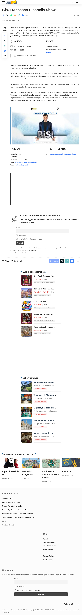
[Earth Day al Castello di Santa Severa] (51, 463)
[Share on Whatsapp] (11, 15)
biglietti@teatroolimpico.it (26, 162)
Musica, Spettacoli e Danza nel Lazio (62, 154)
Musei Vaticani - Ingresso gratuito (48, 327)
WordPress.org (48, 549)
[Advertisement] (41, 358)
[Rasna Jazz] (71, 463)
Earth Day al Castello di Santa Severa (50, 474)
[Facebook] (76, 604)
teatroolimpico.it (22, 165)
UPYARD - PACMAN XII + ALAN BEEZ (49, 314)
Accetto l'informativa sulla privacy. (30, 239)
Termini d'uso (41, 248)
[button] (4, 2)
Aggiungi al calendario (26, 55)
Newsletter (22, 235)
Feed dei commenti (49, 546)
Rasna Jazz (67, 471)
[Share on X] (7, 15)
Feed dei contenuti (49, 542)
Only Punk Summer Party (44, 276)
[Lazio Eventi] (11, 2)
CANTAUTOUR (40, 302)
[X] (78, 604)
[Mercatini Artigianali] (31, 463)
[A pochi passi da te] (11, 463)
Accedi (45, 539)
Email (18, 227)
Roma (48, 52)
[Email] (15, 15)
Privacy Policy (31, 250)
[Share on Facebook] (3, 15)
